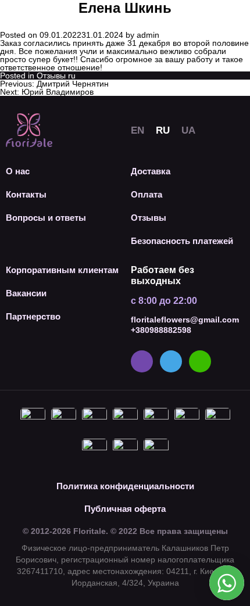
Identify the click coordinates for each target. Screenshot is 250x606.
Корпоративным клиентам (62, 270)
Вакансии (26, 293)
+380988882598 (161, 330)
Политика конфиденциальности (125, 486)
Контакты (26, 194)
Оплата (146, 194)
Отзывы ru (56, 75)
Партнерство (33, 316)
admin (148, 35)
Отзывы (148, 218)
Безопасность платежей (182, 241)
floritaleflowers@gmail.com (185, 319)
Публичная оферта (125, 509)
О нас (18, 171)
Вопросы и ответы (46, 218)
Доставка (150, 171)
